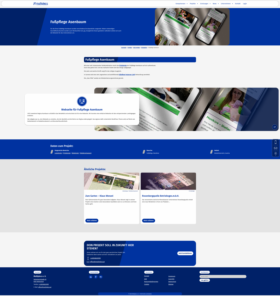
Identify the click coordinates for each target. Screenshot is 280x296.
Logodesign (58, 153)
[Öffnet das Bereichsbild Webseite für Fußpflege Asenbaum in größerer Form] (274, 127)
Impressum (171, 276)
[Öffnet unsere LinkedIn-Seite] (91, 277)
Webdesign (75, 153)
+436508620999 (44, 284)
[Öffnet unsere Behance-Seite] (101, 277)
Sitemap (170, 284)
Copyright (171, 279)
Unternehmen (226, 4)
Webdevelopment (85, 153)
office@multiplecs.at (44, 287)
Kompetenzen (180, 4)
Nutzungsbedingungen (151, 281)
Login (245, 4)
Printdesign (144, 47)
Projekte (193, 4)
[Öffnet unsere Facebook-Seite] (96, 277)
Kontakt (237, 4)
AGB (145, 279)
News (214, 4)
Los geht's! (204, 280)
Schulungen (204, 4)
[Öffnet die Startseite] (40, 3)
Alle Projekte (136, 47)
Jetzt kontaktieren (185, 253)
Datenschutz (172, 281)
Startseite (123, 47)
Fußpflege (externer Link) (127, 74)
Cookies (146, 284)
